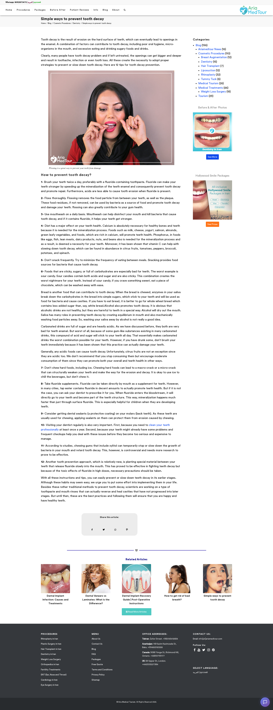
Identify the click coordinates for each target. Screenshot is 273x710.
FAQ (94, 655)
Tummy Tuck (209, 79)
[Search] (125, 10)
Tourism (203, 96)
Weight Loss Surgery (213, 91)
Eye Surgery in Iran (49, 685)
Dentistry (206, 61)
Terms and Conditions (102, 670)
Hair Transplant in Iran (51, 649)
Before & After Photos (212, 107)
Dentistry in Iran (48, 655)
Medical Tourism (208, 83)
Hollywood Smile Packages (212, 175)
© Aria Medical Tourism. (126, 702)
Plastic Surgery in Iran (51, 644)
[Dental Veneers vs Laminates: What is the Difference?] (96, 578)
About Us (96, 639)
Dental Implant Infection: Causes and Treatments (55, 600)
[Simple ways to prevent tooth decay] (217, 578)
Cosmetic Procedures (211, 53)
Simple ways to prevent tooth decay (72, 19)
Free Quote (97, 665)
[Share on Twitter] (103, 530)
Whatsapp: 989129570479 (16, 2)
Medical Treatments (210, 87)
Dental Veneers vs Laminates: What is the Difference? (95, 600)
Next (227, 580)
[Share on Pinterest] (127, 530)
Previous (45, 580)
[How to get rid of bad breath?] (177, 578)
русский (37, 2)
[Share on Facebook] (92, 530)
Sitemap (96, 680)
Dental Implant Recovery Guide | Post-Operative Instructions (136, 600)
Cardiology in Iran (49, 680)
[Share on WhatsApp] (115, 530)
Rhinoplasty (208, 74)
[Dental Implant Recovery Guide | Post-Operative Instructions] (136, 578)
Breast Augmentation (214, 57)
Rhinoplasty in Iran (49, 639)
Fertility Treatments (50, 670)
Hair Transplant (210, 66)
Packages (96, 660)
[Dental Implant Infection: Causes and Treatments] (55, 578)
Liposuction (208, 70)
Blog (198, 45)
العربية (30, 2)
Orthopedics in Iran (50, 665)
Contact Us (97, 644)
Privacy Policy (98, 675)
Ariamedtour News (209, 49)
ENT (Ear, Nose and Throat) (54, 675)
